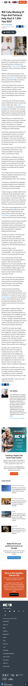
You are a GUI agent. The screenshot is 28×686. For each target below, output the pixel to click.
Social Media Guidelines (8, 653)
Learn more (14, 473)
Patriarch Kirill (13, 78)
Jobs (4, 647)
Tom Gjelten (9, 24)
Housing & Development (18, 485)
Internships (5, 650)
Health (13, 511)
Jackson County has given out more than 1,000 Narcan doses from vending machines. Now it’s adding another (19, 517)
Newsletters (6, 634)
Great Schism (16, 66)
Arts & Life (14, 526)
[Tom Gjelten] (4, 393)
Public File (5, 663)
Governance (6, 660)
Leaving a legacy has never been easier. (14, 456)
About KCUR (6, 621)
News (4, 627)
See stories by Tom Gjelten (17, 418)
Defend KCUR (14, 594)
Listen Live (5, 624)
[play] (2, 684)
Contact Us (5, 644)
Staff (4, 640)
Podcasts (5, 631)
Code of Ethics (6, 656)
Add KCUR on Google (14, 557)
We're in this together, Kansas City (14, 574)
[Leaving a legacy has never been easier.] (14, 439)
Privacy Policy (6, 666)
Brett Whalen (5, 215)
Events (4, 637)
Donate (23, 2)
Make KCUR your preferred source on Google (14, 546)
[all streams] (26, 684)
